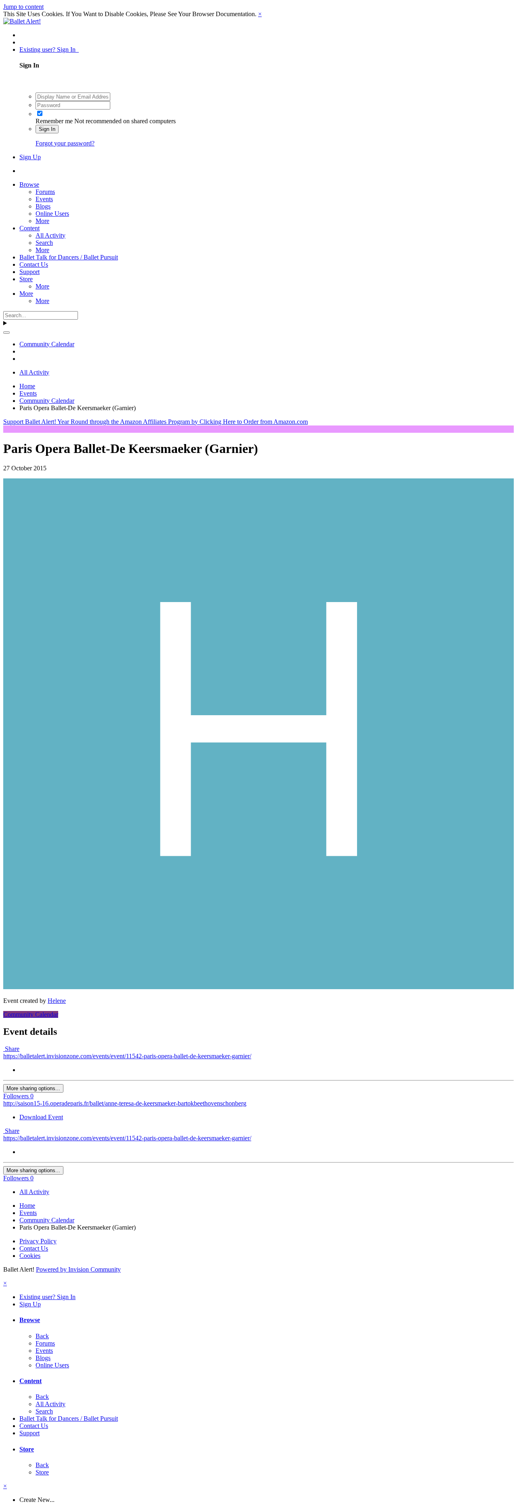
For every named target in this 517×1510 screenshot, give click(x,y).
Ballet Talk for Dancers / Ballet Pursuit (68, 257)
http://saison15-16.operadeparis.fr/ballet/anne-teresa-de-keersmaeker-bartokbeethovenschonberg (124, 1103)
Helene (57, 1000)
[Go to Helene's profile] (258, 987)
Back (42, 1336)
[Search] (6, 332)
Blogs (43, 206)
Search (44, 242)
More (42, 220)
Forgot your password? (65, 143)
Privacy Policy (38, 1241)
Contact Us (33, 264)
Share (11, 1048)
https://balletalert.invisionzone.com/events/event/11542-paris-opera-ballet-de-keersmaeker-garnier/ (127, 1056)
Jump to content (23, 6)
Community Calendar (30, 1014)
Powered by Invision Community (78, 1269)
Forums (45, 191)
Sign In (47, 129)
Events (44, 199)
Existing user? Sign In (49, 49)
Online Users (52, 213)
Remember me (54, 121)
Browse (29, 184)
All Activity (50, 235)
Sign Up (30, 157)
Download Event (41, 1117)
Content (29, 228)
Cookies (29, 1255)
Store (26, 279)
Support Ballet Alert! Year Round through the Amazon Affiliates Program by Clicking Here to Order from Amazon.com (155, 421)
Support (29, 271)
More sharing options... (33, 1088)
